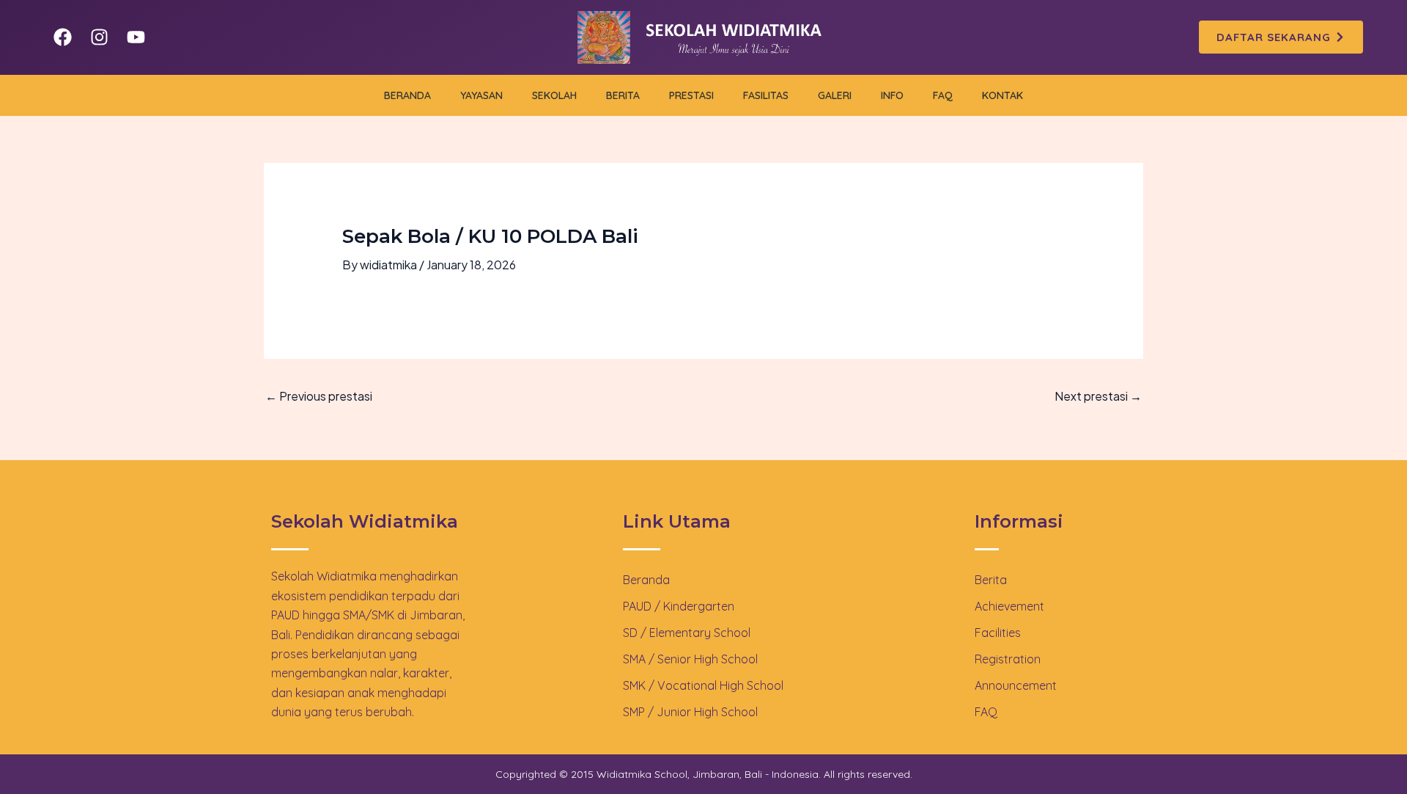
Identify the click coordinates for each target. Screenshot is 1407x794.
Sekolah (554, 95)
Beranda (407, 95)
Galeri (835, 95)
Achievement (1009, 606)
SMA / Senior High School (690, 659)
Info (892, 95)
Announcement (1016, 685)
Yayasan (481, 95)
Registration (1008, 659)
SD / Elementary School (686, 632)
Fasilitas (766, 95)
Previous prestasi (318, 396)
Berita (623, 95)
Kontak (1002, 95)
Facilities (998, 632)
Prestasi (691, 95)
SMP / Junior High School (690, 711)
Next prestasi (1098, 396)
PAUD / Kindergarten (678, 606)
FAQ (943, 95)
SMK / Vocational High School (703, 685)
